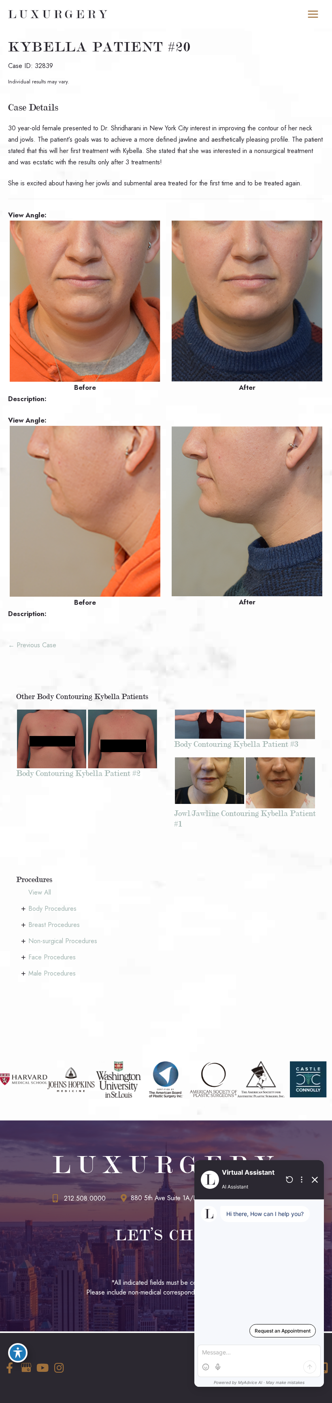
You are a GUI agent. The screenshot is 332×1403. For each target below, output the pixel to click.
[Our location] (324, 1368)
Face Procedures (52, 957)
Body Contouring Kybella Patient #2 (78, 773)
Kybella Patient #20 (99, 47)
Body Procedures (52, 908)
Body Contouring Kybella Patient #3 (236, 744)
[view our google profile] (26, 1368)
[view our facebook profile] (9, 1368)
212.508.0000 (85, 1198)
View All (39, 892)
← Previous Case (32, 645)
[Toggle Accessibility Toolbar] (18, 1353)
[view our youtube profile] (42, 1368)
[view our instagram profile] (59, 1368)
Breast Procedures (54, 924)
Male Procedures (52, 973)
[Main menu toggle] (313, 14)
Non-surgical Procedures (62, 941)
